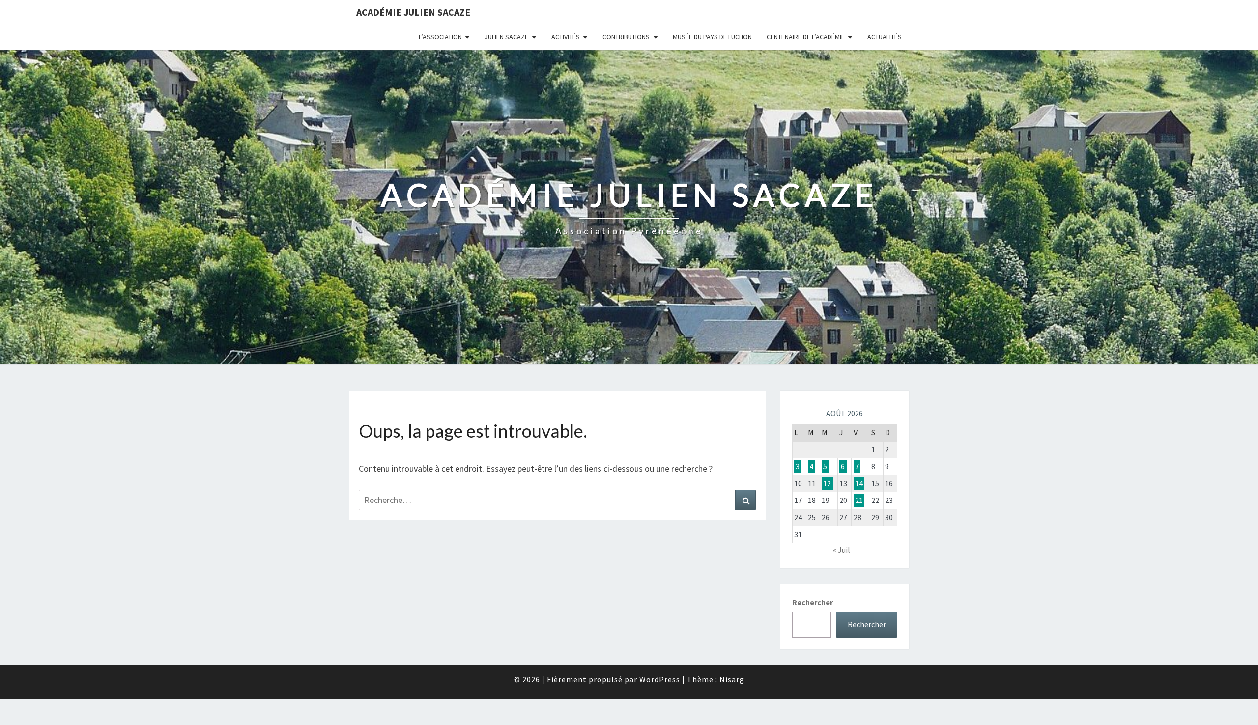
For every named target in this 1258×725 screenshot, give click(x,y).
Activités (565, 36)
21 (859, 500)
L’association (440, 36)
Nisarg (731, 679)
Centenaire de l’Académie (806, 36)
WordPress (659, 679)
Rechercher (812, 602)
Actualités (884, 36)
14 (859, 483)
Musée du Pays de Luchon (712, 36)
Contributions (626, 36)
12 (827, 483)
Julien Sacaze (506, 36)
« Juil (841, 550)
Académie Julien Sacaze (413, 12)
